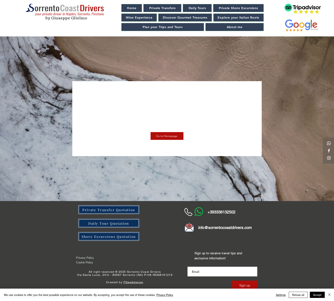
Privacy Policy (164, 295)
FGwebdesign (133, 282)
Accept (317, 295)
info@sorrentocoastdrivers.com (225, 227)
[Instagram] (328, 158)
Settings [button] (281, 295)
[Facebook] (328, 150)
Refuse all (298, 295)
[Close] (329, 295)
